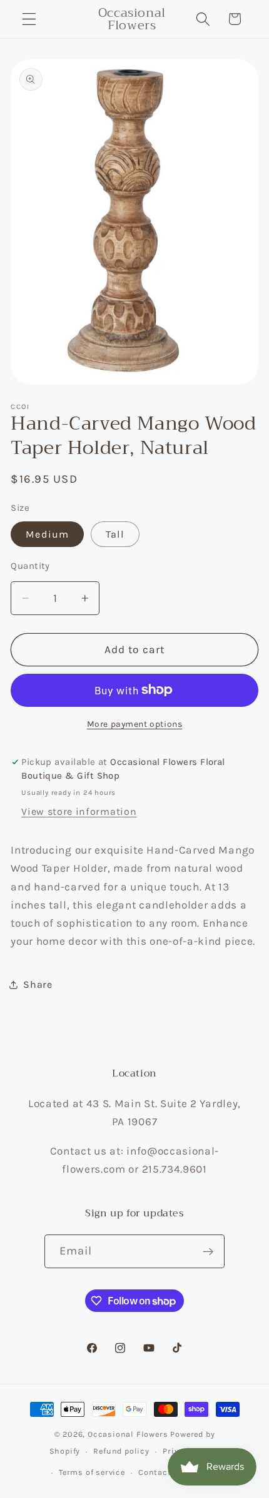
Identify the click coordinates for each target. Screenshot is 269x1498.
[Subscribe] (209, 1251)
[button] (29, 19)
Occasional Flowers (128, 1434)
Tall (115, 534)
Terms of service (92, 1472)
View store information (78, 811)
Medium (47, 534)
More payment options (135, 724)
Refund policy (121, 1451)
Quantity (30, 565)
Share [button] (37, 984)
